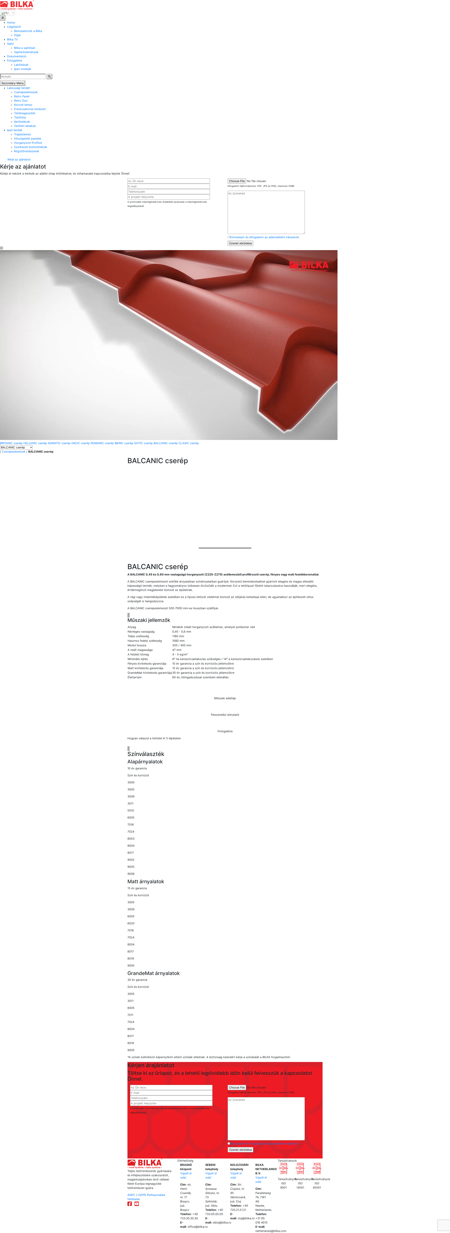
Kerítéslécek (22, 121)
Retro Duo (21, 100)
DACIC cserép (81, 443)
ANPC (131, 1195)
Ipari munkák (22, 69)
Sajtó (10, 43)
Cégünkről (14, 26)
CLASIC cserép (189, 443)
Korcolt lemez (23, 105)
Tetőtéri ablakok (25, 126)
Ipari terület (14, 130)
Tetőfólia (20, 117)
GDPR (142, 1195)
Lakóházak (21, 64)
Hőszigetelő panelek (27, 138)
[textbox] (7, 12)
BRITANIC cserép (11, 443)
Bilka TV (12, 39)
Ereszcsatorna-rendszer (30, 109)
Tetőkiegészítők (24, 113)
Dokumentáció (16, 56)
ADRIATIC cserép (59, 443)
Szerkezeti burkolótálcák (30, 147)
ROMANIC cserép (103, 443)
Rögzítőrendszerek (26, 151)
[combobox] (7, 12)
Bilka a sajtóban (24, 48)
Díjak (17, 35)
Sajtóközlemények (26, 52)
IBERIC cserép (124, 443)
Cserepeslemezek (26, 92)
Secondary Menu (12, 83)
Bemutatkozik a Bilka (28, 31)
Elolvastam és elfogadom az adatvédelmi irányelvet (264, 237)
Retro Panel (21, 96)
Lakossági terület (18, 88)
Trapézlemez (22, 134)
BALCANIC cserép (166, 443)
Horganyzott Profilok (28, 142)
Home (11, 22)
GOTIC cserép (144, 443)
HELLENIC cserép (35, 443)
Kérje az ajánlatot (19, 159)
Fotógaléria (14, 60)
